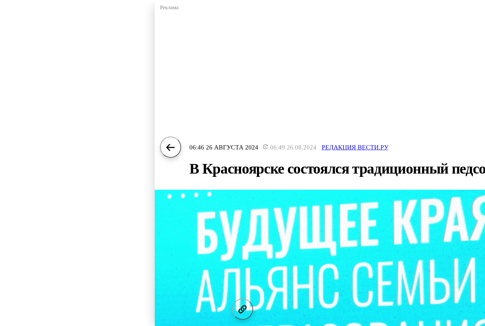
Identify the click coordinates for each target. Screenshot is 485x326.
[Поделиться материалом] (242, 309)
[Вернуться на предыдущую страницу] (170, 147)
